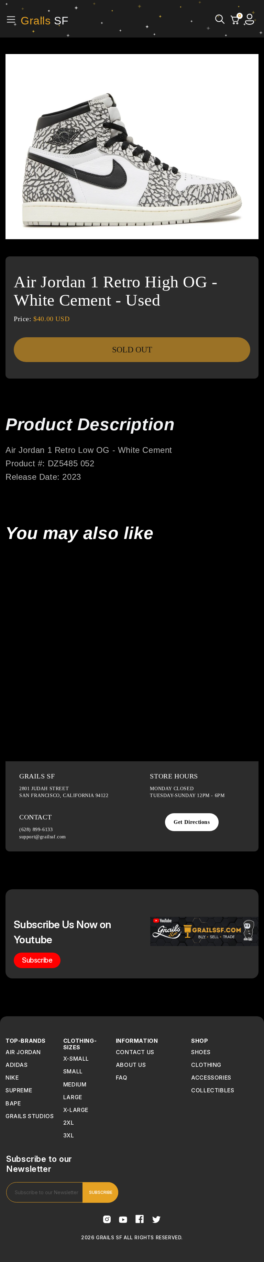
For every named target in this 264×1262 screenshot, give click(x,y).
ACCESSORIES (211, 1077)
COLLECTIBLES (212, 1090)
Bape (13, 1103)
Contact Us (135, 1052)
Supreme (19, 1090)
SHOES (200, 1052)
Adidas (17, 1064)
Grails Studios (30, 1116)
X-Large (75, 1109)
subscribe (37, 960)
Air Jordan (23, 1052)
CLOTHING (206, 1064)
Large (72, 1097)
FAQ (122, 1077)
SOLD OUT (132, 349)
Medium (75, 1084)
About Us (131, 1064)
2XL (68, 1122)
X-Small (76, 1058)
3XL (68, 1135)
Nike (12, 1077)
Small (73, 1071)
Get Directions (192, 822)
